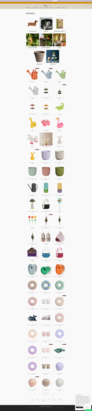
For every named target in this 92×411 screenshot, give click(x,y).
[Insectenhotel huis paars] (32, 252)
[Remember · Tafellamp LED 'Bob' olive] (32, 203)
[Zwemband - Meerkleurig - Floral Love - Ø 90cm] (32, 333)
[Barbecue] (46, 23)
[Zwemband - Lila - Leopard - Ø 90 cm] (59, 333)
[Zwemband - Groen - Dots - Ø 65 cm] (59, 285)
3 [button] (45, 394)
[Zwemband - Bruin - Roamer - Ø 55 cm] (32, 285)
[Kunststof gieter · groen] (59, 74)
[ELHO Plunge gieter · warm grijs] (59, 139)
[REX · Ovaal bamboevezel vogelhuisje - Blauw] (32, 268)
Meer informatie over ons (79, 405)
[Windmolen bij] (59, 203)
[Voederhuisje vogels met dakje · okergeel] (46, 106)
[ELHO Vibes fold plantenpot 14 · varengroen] (59, 171)
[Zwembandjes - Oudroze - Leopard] (46, 333)
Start (26, 14)
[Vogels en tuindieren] (32, 39)
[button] (54, 0)
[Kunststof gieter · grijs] (32, 90)
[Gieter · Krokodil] (59, 106)
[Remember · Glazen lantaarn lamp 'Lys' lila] (59, 187)
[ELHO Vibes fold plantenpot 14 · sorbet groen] (32, 171)
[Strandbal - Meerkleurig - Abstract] (59, 382)
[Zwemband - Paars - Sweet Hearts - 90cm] (32, 350)
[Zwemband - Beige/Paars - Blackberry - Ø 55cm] (32, 301)
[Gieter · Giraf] (32, 122)
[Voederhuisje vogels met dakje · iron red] (32, 106)
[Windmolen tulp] (32, 220)
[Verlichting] (52, 56)
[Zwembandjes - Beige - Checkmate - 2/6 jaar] (46, 301)
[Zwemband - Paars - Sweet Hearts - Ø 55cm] (32, 366)
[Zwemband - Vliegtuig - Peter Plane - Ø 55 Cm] (46, 317)
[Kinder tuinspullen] (46, 39)
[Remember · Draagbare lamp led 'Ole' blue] (46, 252)
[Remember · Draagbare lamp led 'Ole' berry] (59, 252)
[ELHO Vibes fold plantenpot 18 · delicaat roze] (46, 171)
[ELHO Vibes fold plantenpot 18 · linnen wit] (59, 155)
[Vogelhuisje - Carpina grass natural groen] (32, 236)
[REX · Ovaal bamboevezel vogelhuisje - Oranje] (59, 268)
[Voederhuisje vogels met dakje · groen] (46, 90)
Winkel (29, 14)
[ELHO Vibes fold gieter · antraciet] (32, 187)
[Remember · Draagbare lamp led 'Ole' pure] (46, 203)
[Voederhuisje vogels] (46, 236)
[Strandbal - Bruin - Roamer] (46, 382)
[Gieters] (59, 39)
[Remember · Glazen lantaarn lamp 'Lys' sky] (46, 187)
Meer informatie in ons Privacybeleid (80, 404)
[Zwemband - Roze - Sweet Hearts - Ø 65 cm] (59, 317)
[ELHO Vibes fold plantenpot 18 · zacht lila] (46, 155)
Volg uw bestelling (43, 400)
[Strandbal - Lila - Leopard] (59, 366)
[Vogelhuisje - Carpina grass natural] (59, 220)
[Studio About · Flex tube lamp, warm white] (46, 139)
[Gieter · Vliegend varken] (46, 122)
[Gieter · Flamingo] (59, 122)
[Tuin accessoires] (32, 23)
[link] (83, 409)
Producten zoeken (32, 400)
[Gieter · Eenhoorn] (32, 139)
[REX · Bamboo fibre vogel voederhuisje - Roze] (59, 236)
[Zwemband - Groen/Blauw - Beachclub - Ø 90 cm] (46, 285)
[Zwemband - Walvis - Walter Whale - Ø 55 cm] (32, 317)
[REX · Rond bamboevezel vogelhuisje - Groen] (46, 268)
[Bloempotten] (39, 56)
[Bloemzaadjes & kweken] (59, 23)
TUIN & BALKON (33, 14)
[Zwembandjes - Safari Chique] (46, 366)
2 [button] (44, 394)
